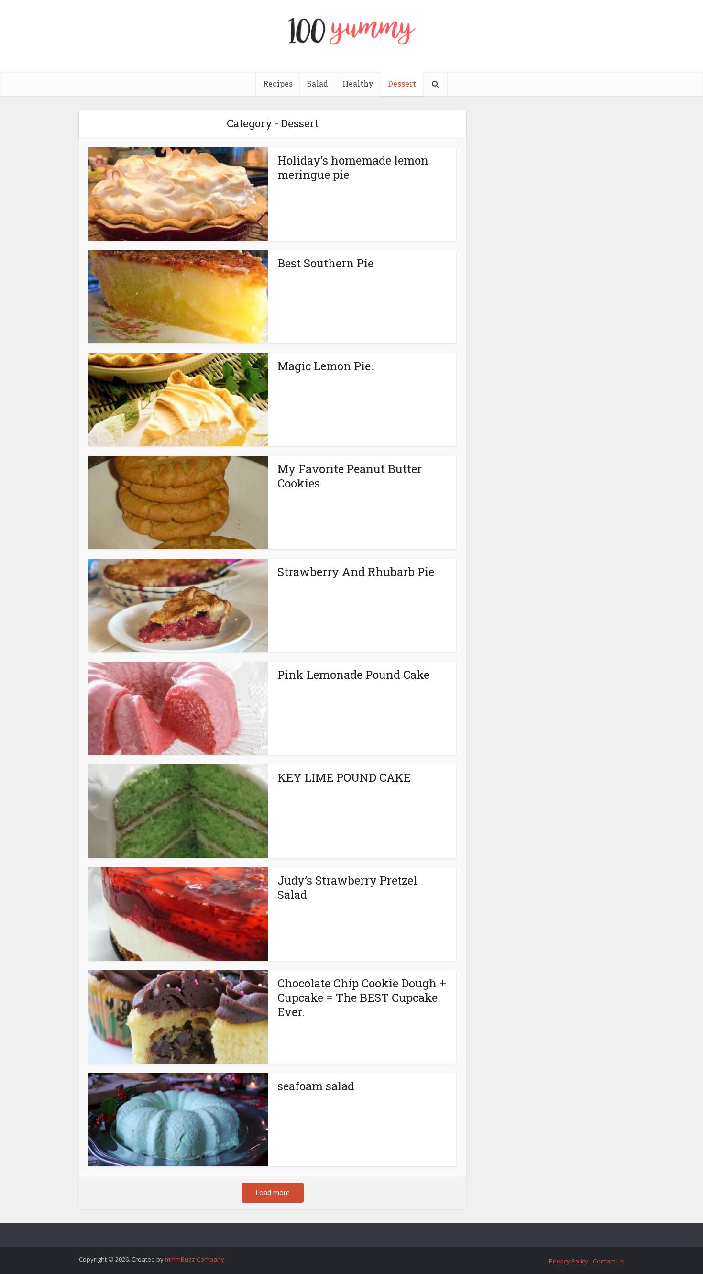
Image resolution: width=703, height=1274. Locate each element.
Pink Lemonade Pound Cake (353, 674)
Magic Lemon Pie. (325, 366)
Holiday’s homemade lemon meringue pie (352, 167)
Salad (317, 83)
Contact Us (608, 1261)
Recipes (278, 83)
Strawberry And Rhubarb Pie (355, 571)
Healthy (357, 83)
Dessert (402, 83)
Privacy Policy (568, 1261)
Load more (272, 1192)
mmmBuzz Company (194, 1259)
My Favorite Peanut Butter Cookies (349, 476)
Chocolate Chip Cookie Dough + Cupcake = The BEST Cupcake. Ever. (361, 997)
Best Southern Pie (325, 263)
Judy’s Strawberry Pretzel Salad (347, 887)
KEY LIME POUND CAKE (344, 777)
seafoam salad (315, 1086)
